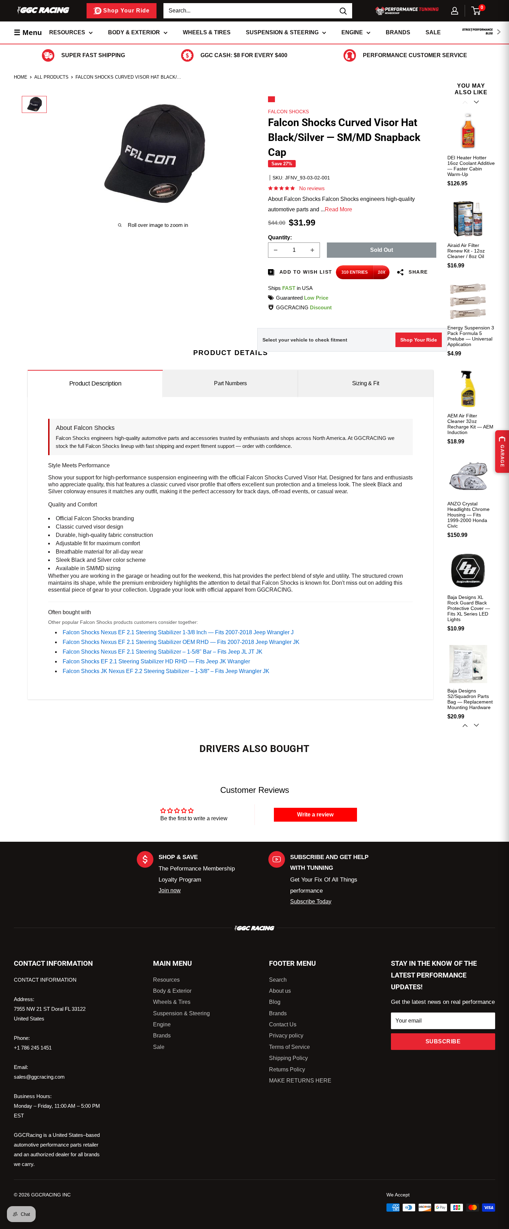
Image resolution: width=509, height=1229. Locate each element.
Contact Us (282, 1024)
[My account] (454, 11)
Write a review (315, 814)
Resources (67, 32)
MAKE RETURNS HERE (300, 1081)
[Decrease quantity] (275, 250)
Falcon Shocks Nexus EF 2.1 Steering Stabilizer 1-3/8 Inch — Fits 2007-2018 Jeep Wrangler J (178, 632)
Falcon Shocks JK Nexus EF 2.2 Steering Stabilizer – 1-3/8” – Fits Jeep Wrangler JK (166, 671)
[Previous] (465, 102)
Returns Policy (287, 1069)
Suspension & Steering (282, 32)
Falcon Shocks (288, 111)
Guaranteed (302, 298)
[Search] (343, 10)
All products (51, 77)
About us (280, 991)
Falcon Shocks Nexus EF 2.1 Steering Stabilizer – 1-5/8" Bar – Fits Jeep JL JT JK (162, 652)
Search (278, 980)
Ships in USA (290, 288)
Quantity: (280, 237)
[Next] (477, 725)
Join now (170, 890)
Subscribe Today (310, 901)
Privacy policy (286, 1035)
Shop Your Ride (418, 340)
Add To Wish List (305, 272)
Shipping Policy (288, 1058)
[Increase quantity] (312, 250)
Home (20, 77)
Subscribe (443, 1041)
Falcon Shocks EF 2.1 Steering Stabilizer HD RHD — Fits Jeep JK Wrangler (156, 661)
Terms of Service (289, 1047)
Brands (398, 32)
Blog (274, 1002)
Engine (352, 32)
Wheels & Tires (207, 32)
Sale (433, 32)
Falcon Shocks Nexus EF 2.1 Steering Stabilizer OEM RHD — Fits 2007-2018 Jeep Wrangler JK (181, 642)
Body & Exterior (134, 32)
